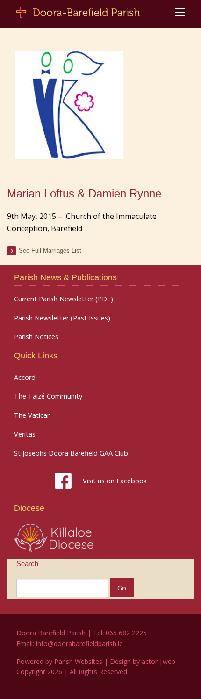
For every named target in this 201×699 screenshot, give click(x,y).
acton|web (158, 661)
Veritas (25, 434)
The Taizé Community (48, 396)
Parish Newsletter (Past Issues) (62, 318)
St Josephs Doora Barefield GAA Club (71, 453)
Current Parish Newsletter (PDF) (63, 299)
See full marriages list (50, 250)
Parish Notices (36, 337)
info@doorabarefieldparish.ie (79, 643)
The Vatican (32, 415)
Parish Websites (78, 661)
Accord (25, 377)
